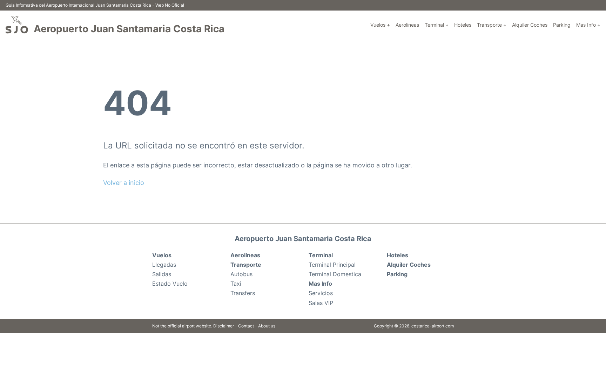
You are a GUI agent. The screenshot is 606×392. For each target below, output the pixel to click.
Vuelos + (380, 25)
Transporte (245, 264)
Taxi (235, 283)
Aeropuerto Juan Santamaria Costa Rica (129, 29)
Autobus (241, 274)
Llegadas (164, 264)
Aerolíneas (407, 25)
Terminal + (437, 25)
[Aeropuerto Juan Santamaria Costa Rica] (17, 24)
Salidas (161, 274)
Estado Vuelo (170, 283)
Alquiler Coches (529, 25)
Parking (562, 25)
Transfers (242, 293)
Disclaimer (223, 325)
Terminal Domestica (335, 274)
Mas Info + (588, 25)
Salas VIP (321, 302)
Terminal (321, 255)
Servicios (321, 293)
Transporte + (491, 25)
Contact (246, 325)
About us (266, 325)
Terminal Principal (332, 264)
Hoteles (462, 25)
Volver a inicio (123, 182)
